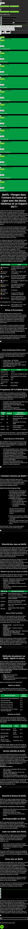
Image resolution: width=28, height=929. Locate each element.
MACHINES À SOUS (16, 26)
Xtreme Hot (9, 24)
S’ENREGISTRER (5, 6)
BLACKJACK (11, 29)
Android (7, 32)
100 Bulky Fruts (12, 17)
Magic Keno (10, 19)
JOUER (2, 37)
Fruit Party (9, 22)
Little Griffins (23, 22)
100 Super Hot (11, 21)
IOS (2, 32)
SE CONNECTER (14, 6)
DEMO (2, 46)
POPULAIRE (11, 28)
